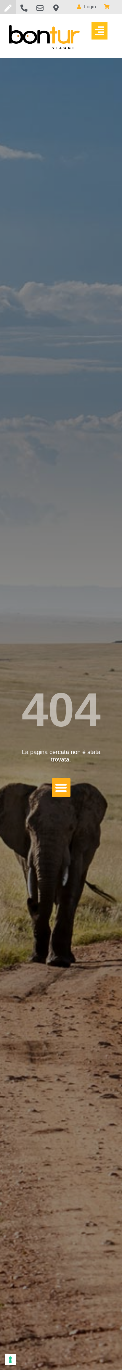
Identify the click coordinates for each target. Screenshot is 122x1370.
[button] (99, 31)
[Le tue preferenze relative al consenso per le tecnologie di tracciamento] (10, 1359)
